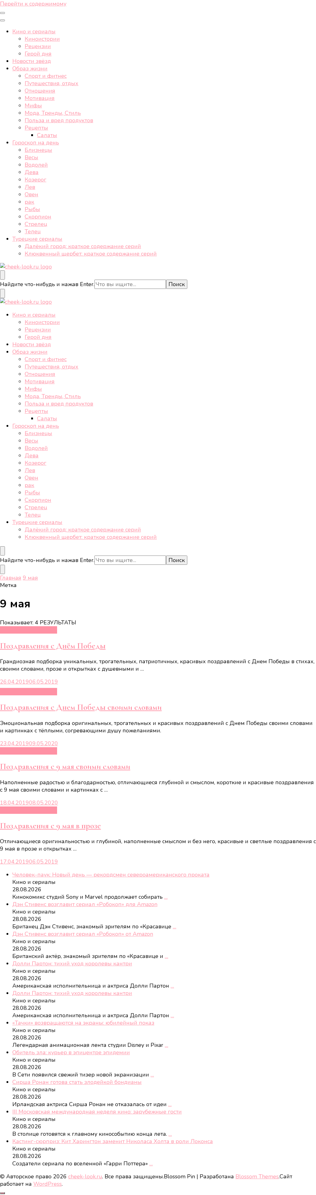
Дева (32, 172)
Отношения (40, 90)
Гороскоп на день (35, 142)
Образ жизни (30, 68)
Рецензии (38, 46)
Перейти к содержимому (33, 3)
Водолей (36, 165)
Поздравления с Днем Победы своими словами (81, 707)
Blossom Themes (257, 1176)
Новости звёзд (31, 61)
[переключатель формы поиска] (2, 275)
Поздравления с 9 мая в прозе (50, 826)
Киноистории (42, 39)
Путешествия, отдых (51, 83)
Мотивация (40, 98)
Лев (30, 187)
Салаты (47, 135)
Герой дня (38, 53)
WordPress (47, 1184)
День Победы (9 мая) (28, 630)
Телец (33, 231)
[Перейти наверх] (2, 1193)
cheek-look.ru (85, 1176)
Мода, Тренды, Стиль (53, 113)
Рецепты (36, 127)
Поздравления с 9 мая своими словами (65, 766)
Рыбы (32, 209)
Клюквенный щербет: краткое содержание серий (91, 253)
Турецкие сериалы (37, 239)
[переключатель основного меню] (2, 13)
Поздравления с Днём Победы (53, 646)
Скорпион (38, 216)
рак (29, 202)
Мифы (33, 105)
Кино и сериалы (34, 31)
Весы (31, 157)
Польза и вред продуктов (59, 120)
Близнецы (38, 150)
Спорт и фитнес (46, 76)
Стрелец (36, 224)
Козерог (35, 179)
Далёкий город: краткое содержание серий (83, 246)
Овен (31, 194)
